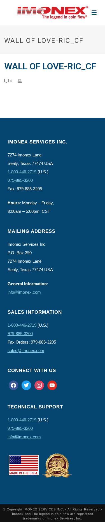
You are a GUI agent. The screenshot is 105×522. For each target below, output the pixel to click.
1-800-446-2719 (22, 171)
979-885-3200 (20, 180)
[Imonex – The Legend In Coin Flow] (52, 12)
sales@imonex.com (26, 350)
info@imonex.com (24, 292)
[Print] (23, 80)
